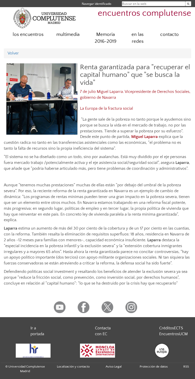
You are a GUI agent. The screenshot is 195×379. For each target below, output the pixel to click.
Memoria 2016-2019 (105, 38)
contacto (169, 34)
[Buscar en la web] (188, 3)
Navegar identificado (96, 4)
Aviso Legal (114, 366)
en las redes (137, 38)
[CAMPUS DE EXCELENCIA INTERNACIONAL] (97, 351)
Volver (13, 53)
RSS (186, 366)
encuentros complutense (144, 13)
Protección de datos (154, 366)
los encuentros (28, 34)
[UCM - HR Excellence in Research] (33, 351)
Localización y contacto (73, 366)
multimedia (67, 34)
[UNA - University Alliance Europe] (162, 351)
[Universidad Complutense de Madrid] (44, 18)
